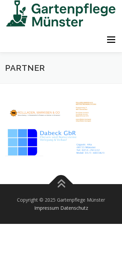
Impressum (46, 208)
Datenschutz (74, 208)
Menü (110, 39)
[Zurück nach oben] (61, 184)
